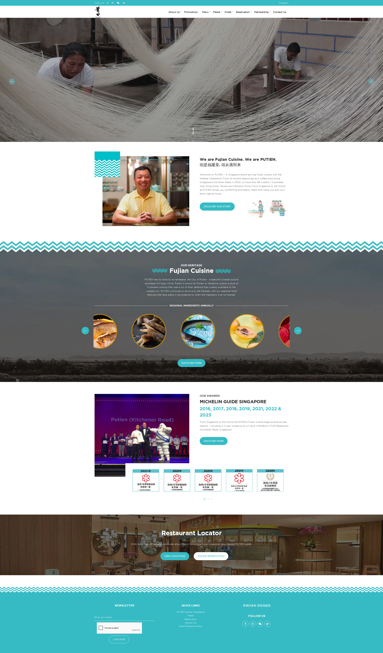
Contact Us (190, 623)
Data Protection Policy (190, 626)
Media (191, 615)
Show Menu (281, 85)
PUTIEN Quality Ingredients (191, 612)
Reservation (190, 619)
